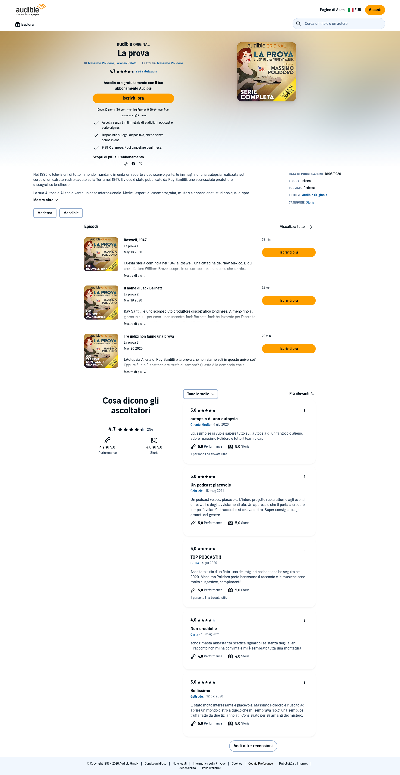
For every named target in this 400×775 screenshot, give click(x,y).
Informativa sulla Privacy (209, 764)
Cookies (237, 764)
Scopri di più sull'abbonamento (118, 157)
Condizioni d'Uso (156, 764)
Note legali (180, 764)
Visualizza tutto (292, 226)
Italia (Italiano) (211, 768)
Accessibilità (188, 768)
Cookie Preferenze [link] (260, 764)
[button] (126, 164)
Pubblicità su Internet (293, 764)
